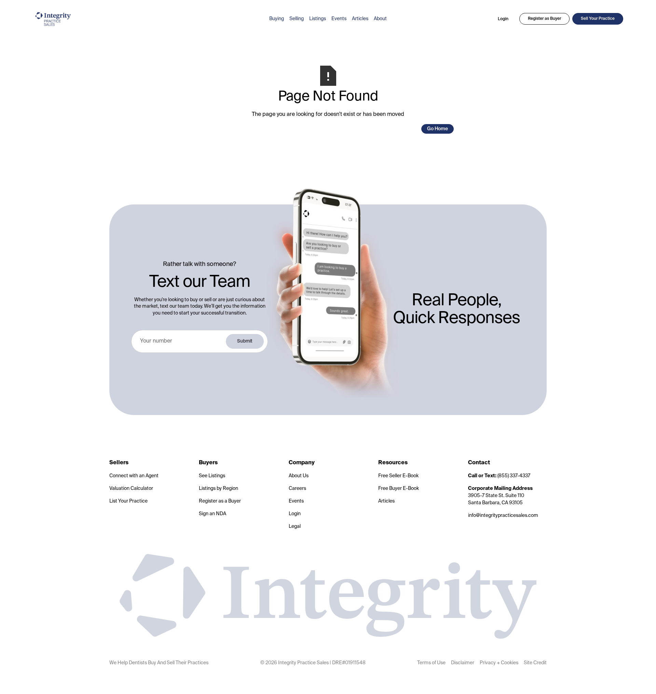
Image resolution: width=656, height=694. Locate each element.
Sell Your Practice (598, 19)
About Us (299, 475)
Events (338, 18)
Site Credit (535, 662)
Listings (317, 18)
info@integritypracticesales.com (503, 515)
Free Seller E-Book (398, 475)
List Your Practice (128, 501)
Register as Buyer (544, 19)
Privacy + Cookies (499, 662)
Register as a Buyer (220, 501)
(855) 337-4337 (499, 475)
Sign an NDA (212, 513)
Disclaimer (462, 662)
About (380, 18)
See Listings (212, 475)
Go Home (437, 128)
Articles (360, 18)
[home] (147, 19)
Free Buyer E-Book (398, 488)
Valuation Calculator (131, 488)
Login (503, 19)
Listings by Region (218, 488)
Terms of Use (431, 662)
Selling (296, 18)
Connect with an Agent (134, 475)
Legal (295, 526)
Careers (297, 488)
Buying (276, 18)
